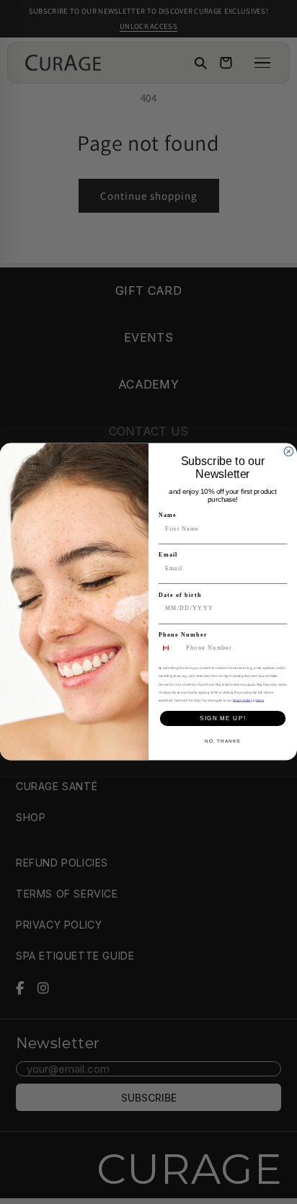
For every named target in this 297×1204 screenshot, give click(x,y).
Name (168, 515)
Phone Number (183, 635)
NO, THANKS (222, 741)
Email (168, 555)
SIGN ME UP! (222, 718)
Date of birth (180, 595)
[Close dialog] (288, 451)
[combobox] (170, 648)
